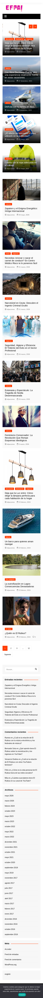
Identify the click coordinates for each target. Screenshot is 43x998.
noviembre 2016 (11, 924)
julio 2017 (8, 888)
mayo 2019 (9, 873)
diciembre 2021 (11, 842)
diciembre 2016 (11, 919)
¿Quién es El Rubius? (15, 633)
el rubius (8, 629)
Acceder (8, 949)
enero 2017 (9, 914)
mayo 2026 (9, 796)
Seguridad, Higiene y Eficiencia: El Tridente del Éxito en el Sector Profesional (21, 348)
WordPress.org (10, 965)
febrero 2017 (10, 909)
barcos (8, 42)
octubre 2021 (10, 852)
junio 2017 (9, 893)
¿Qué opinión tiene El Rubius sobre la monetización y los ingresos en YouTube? (20, 751)
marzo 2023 (9, 821)
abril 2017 (9, 898)
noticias (8, 204)
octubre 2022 (10, 826)
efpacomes (11, 52)
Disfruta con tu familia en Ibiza (19, 107)
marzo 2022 (9, 837)
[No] (40, 991)
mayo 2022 (9, 832)
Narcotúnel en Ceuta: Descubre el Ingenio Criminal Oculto (21, 705)
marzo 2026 (9, 801)
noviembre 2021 (11, 847)
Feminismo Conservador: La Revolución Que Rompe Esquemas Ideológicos (19, 438)
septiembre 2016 (11, 934)
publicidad (9, 129)
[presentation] (31, 26)
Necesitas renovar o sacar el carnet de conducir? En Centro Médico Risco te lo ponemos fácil (21, 260)
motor (8, 253)
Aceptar (22, 995)
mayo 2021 (9, 857)
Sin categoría (10, 579)
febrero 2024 (10, 806)
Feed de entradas (12, 954)
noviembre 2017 (11, 878)
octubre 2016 (10, 929)
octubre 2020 (10, 862)
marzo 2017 (9, 903)
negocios (8, 158)
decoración (9, 489)
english (7, 974)
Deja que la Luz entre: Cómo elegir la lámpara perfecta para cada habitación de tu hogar (20, 496)
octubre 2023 (10, 811)
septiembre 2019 (11, 868)
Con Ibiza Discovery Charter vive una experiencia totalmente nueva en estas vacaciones (21, 75)
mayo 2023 (9, 816)
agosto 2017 (9, 883)
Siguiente (7, 654)
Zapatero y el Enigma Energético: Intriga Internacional (20, 686)
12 (29, 648)
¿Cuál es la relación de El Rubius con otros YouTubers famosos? (21, 762)
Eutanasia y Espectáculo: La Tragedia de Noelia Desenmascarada (19, 393)
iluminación (19, 489)
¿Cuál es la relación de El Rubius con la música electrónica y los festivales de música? (20, 740)
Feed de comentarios (13, 960)
